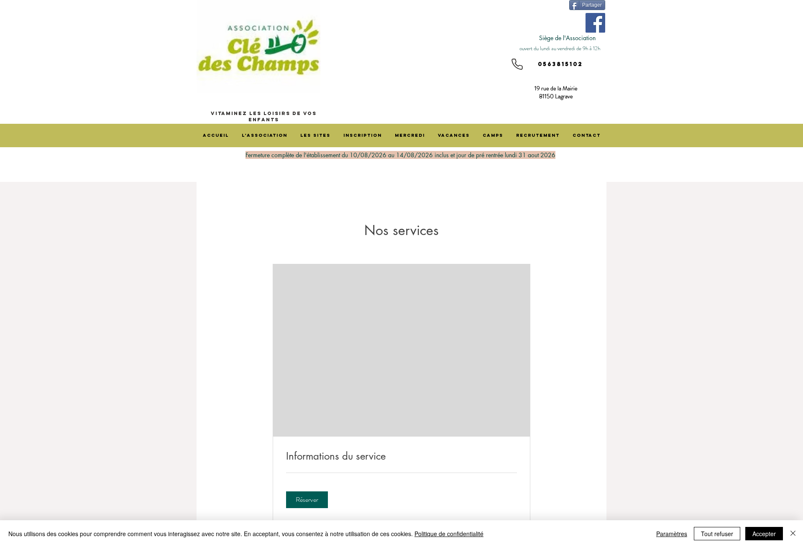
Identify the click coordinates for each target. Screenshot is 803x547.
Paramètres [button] (671, 533)
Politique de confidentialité (448, 533)
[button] (307, 499)
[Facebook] (595, 23)
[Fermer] (793, 533)
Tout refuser (717, 533)
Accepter (764, 533)
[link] (401, 456)
